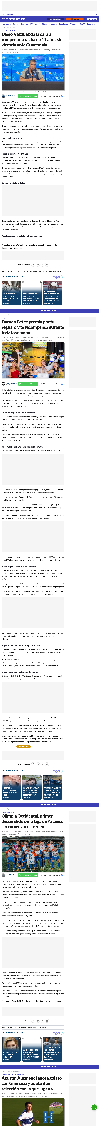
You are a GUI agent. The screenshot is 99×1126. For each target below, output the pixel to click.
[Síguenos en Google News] (47, 265)
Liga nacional (11, 809)
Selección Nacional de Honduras (27, 271)
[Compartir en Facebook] (33, 265)
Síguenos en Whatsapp (30, 96)
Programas (91, 24)
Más (8, 315)
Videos (73, 24)
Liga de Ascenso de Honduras (36, 1027)
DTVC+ (4, 14)
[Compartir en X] (42, 265)
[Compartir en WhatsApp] (38, 265)
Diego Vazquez (43, 271)
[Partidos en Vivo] (55, 19)
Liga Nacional (6, 24)
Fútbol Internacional (49, 24)
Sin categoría (11, 27)
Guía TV (82, 24)
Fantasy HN (10, 14)
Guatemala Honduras (56, 271)
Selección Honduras (20, 24)
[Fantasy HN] (75, 19)
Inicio (3, 27)
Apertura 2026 (21, 1027)
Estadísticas (63, 24)
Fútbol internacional (13, 1071)
